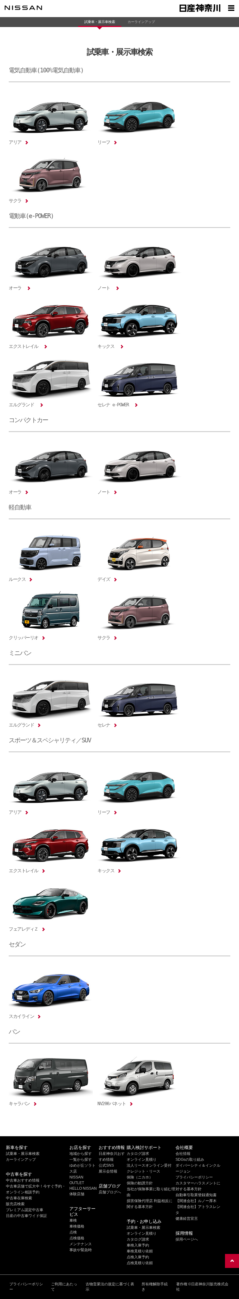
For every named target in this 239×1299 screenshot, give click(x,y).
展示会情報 (108, 1171)
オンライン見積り (142, 1159)
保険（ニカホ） (140, 1177)
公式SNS (106, 1165)
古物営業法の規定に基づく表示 (110, 1287)
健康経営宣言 (187, 1218)
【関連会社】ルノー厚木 (196, 1201)
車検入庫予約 (138, 1245)
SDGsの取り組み (190, 1159)
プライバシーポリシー (194, 1177)
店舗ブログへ (110, 1192)
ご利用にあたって (64, 1287)
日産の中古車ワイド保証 (26, 1216)
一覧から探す (80, 1159)
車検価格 (76, 1226)
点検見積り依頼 (140, 1263)
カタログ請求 (138, 1153)
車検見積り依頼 (140, 1251)
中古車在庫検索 (19, 1198)
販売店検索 (15, 1204)
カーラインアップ (141, 22)
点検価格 (76, 1238)
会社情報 (183, 1153)
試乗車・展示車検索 (99, 22)
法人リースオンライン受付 (149, 1165)
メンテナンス (80, 1244)
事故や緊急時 (80, 1250)
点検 (73, 1232)
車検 (73, 1220)
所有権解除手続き (155, 1287)
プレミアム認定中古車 (24, 1210)
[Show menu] (231, 8)
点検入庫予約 (138, 1257)
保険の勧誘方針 (140, 1183)
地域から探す (80, 1153)
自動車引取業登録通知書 (196, 1195)
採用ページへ (187, 1239)
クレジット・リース (143, 1171)
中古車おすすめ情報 (23, 1180)
